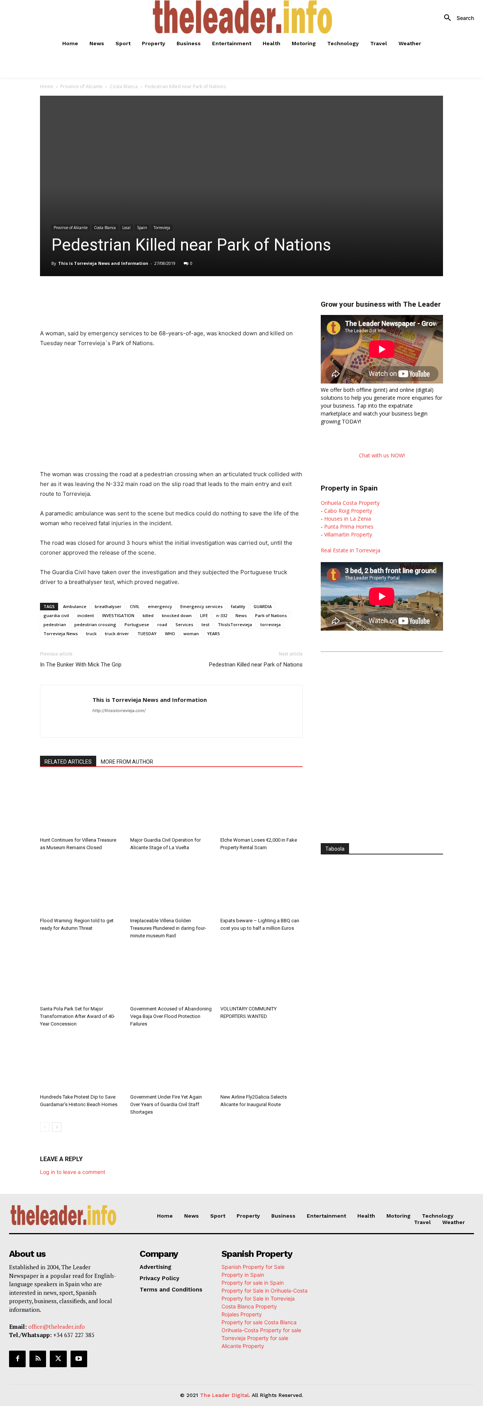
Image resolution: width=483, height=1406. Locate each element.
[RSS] (37, 1359)
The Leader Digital (224, 1395)
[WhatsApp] (129, 297)
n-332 (221, 615)
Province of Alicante (81, 86)
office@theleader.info (56, 1326)
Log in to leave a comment (72, 1172)
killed (148, 615)
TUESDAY (147, 633)
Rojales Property (242, 1314)
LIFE (204, 615)
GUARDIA (263, 606)
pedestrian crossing (95, 624)
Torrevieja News (60, 633)
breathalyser (108, 606)
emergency (160, 606)
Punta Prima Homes (349, 526)
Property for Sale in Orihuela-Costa (265, 1290)
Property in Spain (243, 1275)
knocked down (177, 615)
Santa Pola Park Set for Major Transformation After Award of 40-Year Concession (77, 1016)
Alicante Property (243, 1346)
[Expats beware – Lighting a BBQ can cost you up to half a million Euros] (261, 886)
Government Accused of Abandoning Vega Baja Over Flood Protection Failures (171, 1016)
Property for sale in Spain (253, 1282)
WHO (170, 633)
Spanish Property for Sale (253, 1267)
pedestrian (54, 624)
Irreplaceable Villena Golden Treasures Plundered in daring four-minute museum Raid (168, 928)
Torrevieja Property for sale (255, 1338)
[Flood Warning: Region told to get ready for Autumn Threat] (81, 886)
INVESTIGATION (118, 615)
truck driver (117, 633)
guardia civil (56, 615)
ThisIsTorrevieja (235, 624)
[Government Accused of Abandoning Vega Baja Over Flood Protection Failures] (171, 974)
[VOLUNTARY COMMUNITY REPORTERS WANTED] (261, 974)
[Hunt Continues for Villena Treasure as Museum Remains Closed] (81, 805)
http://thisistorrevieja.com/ (119, 710)
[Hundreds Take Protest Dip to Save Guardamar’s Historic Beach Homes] (81, 1062)
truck (91, 633)
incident (85, 615)
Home (46, 86)
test (205, 624)
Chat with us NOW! (382, 455)
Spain (142, 227)
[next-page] (57, 1127)
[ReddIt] (163, 297)
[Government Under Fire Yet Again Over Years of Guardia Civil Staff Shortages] (171, 1062)
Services (184, 624)
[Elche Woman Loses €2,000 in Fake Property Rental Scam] (261, 805)
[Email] (181, 297)
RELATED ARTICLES (68, 762)
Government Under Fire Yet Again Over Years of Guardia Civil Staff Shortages (166, 1104)
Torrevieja (162, 227)
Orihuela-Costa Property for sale (261, 1330)
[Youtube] (79, 1359)
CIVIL (135, 606)
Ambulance (74, 606)
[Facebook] (94, 297)
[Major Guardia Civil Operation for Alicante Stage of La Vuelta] (171, 805)
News (241, 615)
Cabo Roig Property (348, 510)
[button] (456, 18)
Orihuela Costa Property (350, 502)
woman (191, 633)
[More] (199, 297)
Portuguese (137, 624)
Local (126, 227)
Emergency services (201, 606)
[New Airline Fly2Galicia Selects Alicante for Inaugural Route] (261, 1062)
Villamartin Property (348, 534)
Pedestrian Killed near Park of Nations (256, 664)
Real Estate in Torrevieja (350, 550)
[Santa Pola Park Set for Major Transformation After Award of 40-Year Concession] (81, 974)
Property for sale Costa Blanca (259, 1322)
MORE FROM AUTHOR (127, 762)
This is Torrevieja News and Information (103, 263)
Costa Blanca (124, 86)
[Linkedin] (146, 297)
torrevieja (270, 624)
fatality (238, 606)
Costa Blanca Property (249, 1306)
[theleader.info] (242, 17)
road (162, 624)
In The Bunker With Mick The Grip (81, 664)
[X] (111, 297)
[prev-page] (44, 1127)
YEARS (213, 633)
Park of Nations (271, 615)
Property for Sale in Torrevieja (258, 1298)
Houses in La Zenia (347, 518)
